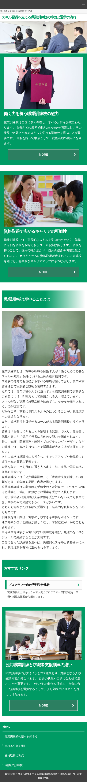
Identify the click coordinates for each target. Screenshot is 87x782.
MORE (43, 154)
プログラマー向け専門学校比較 (29, 584)
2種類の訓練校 (14, 765)
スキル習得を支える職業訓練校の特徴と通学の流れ (39, 17)
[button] (43, 4)
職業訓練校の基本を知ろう (21, 736)
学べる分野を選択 (16, 746)
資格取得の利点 (14, 755)
